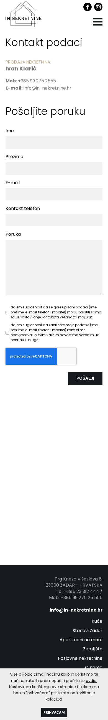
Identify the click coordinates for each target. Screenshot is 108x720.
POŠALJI (85, 378)
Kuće (97, 621)
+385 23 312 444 (82, 591)
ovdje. (91, 680)
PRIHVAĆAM (54, 712)
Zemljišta (92, 649)
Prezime (14, 156)
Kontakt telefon (23, 208)
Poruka (13, 234)
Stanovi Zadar (87, 630)
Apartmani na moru (81, 639)
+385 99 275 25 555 (81, 597)
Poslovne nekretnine (80, 658)
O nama (93, 667)
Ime (10, 130)
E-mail (13, 182)
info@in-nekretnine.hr (47, 88)
